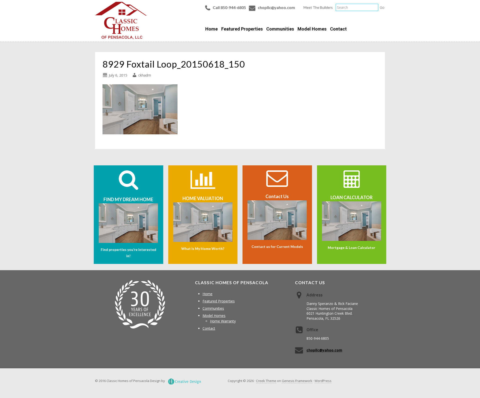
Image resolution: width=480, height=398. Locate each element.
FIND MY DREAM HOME (128, 199)
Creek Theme (266, 380)
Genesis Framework (297, 380)
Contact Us (277, 196)
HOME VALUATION (202, 198)
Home (207, 293)
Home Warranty (223, 321)
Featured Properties (218, 301)
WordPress (323, 380)
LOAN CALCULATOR (351, 197)
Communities (213, 308)
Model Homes (214, 315)
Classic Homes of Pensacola (121, 20)
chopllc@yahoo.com (276, 7)
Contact (208, 328)
